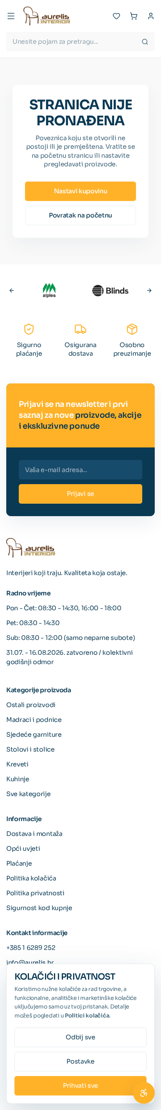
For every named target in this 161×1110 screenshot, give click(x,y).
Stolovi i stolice (30, 749)
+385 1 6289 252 (30, 948)
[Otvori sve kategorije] (11, 16)
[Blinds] (110, 290)
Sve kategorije (28, 794)
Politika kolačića (31, 878)
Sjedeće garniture (34, 734)
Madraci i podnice (34, 720)
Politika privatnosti (35, 893)
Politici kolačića (87, 1015)
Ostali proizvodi (30, 705)
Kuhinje (17, 779)
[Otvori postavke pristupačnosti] (144, 1093)
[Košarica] (134, 16)
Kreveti (17, 764)
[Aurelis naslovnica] (46, 16)
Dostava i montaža (34, 834)
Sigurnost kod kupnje (39, 908)
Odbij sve (80, 1037)
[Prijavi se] (151, 16)
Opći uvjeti (23, 849)
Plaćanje (19, 863)
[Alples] (49, 290)
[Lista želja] (116, 16)
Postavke (80, 1061)
